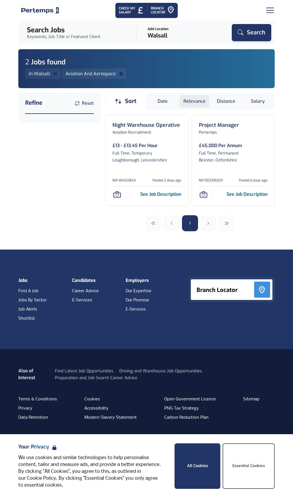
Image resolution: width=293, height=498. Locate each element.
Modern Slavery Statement (110, 417)
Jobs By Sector (32, 300)
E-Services (82, 300)
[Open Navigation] (270, 10)
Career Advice (85, 291)
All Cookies (197, 466)
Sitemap (251, 399)
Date (163, 101)
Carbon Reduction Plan (186, 417)
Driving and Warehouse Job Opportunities (160, 371)
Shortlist (26, 318)
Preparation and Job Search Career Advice (96, 378)
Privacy (25, 408)
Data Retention (33, 417)
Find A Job (28, 291)
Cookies (92, 399)
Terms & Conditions (37, 399)
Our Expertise (138, 291)
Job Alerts (27, 309)
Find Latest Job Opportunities (84, 371)
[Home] (40, 10)
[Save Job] (117, 194)
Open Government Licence (190, 399)
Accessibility (96, 408)
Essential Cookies (248, 466)
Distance (226, 101)
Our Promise (137, 300)
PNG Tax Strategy (181, 408)
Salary (258, 101)
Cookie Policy (41, 478)
